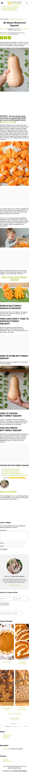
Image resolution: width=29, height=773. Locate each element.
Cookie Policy (7, 735)
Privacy (5, 738)
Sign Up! (5, 749)
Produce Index (18, 19)
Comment (3, 530)
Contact (5, 759)
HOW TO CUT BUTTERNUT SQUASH (15, 278)
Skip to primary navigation (11, 7)
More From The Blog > (14, 713)
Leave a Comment (24, 28)
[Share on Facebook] (1, 37)
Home (10, 19)
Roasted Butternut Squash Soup (13, 473)
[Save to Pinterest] (9, 37)
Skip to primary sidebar (10, 10)
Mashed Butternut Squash (11, 469)
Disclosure (6, 736)
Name (2, 543)
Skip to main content (9, 8)
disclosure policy (4, 34)
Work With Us (7, 761)
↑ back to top (14, 718)
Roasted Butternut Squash (11, 470)
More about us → (14, 585)
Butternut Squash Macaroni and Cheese (15, 475)
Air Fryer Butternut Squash (11, 472)
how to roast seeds (8, 122)
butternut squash (21, 477)
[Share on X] (5, 37)
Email (2, 546)
